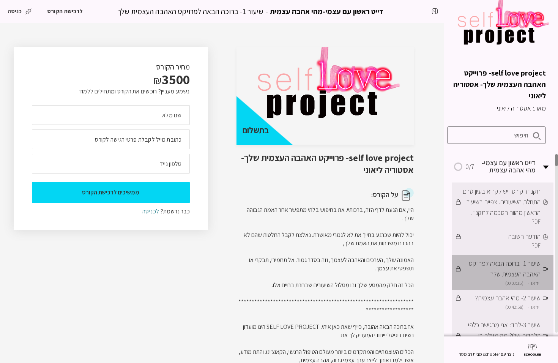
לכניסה (150, 211)
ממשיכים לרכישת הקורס (110, 192)
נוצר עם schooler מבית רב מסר (486, 354)
